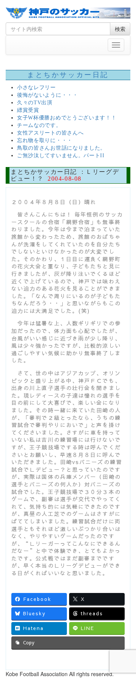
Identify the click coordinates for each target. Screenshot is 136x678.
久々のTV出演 (35, 102)
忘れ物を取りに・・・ (45, 140)
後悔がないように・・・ (47, 95)
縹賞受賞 (28, 110)
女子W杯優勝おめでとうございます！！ (67, 118)
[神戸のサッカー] (68, 13)
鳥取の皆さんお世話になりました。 (61, 148)
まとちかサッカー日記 (68, 75)
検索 (120, 29)
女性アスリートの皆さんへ (50, 133)
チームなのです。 (39, 125)
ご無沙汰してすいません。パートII (61, 155)
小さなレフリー (36, 87)
